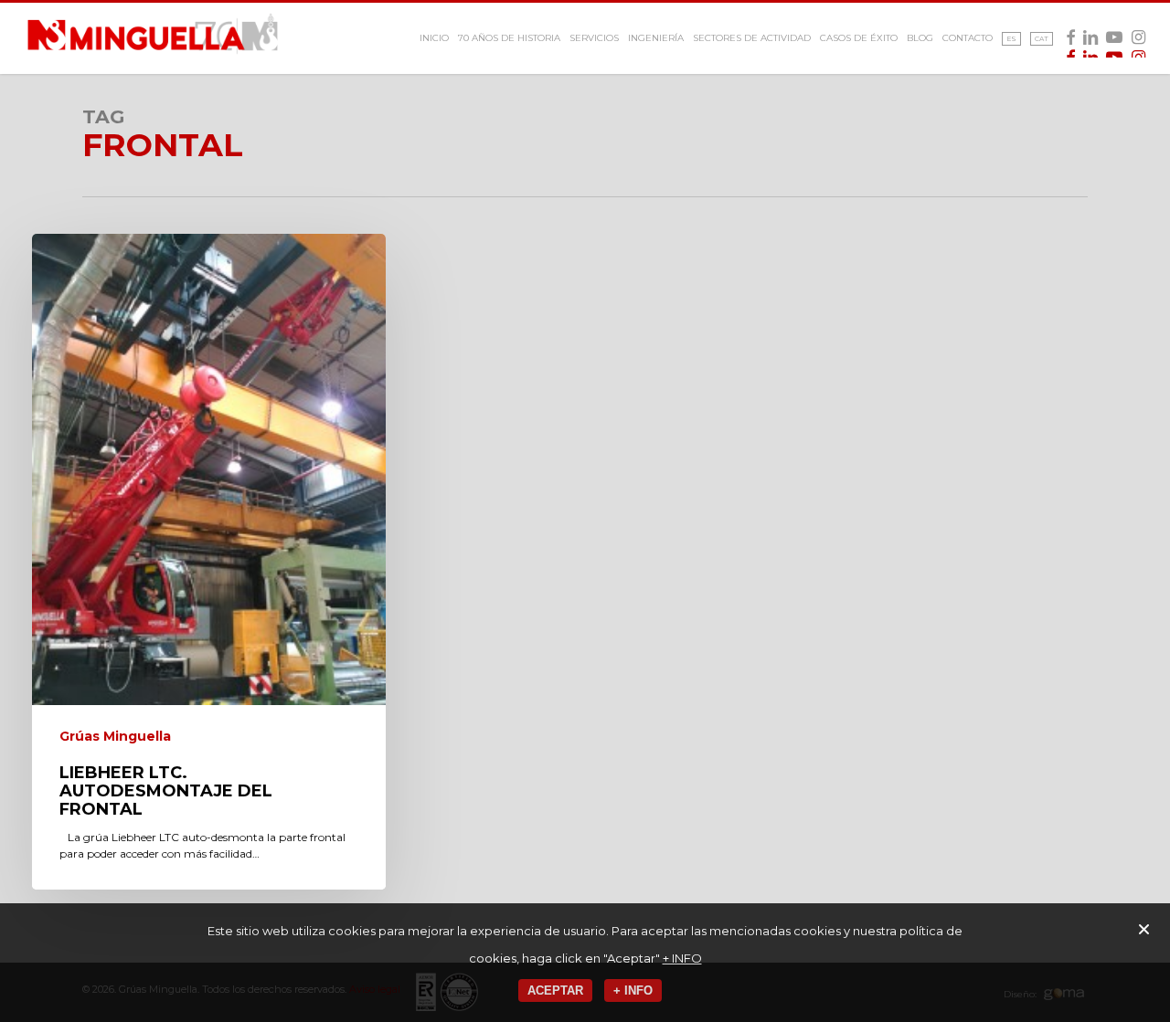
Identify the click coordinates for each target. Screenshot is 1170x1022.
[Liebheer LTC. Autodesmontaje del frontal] (208, 561)
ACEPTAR (555, 990)
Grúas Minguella (115, 736)
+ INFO (682, 958)
